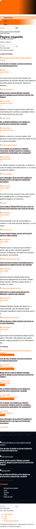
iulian (4, 70)
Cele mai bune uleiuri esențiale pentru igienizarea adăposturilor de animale (16, 264)
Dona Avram (6, 101)
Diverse (2, 385)
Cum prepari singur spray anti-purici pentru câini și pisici (16, 234)
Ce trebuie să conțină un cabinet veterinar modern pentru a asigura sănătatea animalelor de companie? (15, 151)
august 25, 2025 (5, 159)
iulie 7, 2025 (4, 241)
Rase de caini (8, 497)
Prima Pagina (8, 17)
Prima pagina (4, 31)
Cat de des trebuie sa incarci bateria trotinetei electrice (16, 65)
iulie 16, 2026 (4, 72)
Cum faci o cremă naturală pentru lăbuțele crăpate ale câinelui (14, 293)
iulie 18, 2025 (4, 215)
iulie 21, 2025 (4, 188)
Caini (5, 490)
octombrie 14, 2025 (6, 103)
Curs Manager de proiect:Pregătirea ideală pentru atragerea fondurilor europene (16, 180)
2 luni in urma (4, 365)
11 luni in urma (5, 381)
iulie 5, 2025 (4, 300)
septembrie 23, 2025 (6, 130)
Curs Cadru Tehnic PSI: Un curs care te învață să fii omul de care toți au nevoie (17, 208)
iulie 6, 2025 (4, 271)
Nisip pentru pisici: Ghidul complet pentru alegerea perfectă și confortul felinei (16, 95)
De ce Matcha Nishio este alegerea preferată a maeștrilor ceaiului (15, 123)
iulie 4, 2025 (4, 329)
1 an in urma (4, 411)
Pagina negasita (14, 31)
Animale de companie (7, 355)
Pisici (5, 494)
